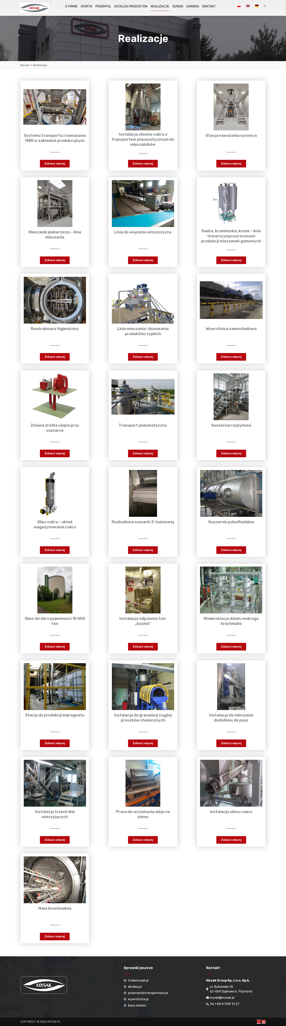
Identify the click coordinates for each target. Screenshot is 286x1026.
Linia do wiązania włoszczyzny (143, 232)
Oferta (86, 6)
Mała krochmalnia (54, 908)
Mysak (24, 65)
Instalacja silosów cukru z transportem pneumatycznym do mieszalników (143, 139)
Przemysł (103, 6)
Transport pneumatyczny (143, 425)
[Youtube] (259, 1022)
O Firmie (71, 6)
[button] (55, 163)
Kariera (193, 6)
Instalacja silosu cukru (231, 811)
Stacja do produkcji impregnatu (54, 715)
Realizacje (160, 6)
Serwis (177, 6)
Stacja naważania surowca (231, 135)
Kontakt (209, 6)
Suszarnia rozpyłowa (231, 425)
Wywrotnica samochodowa (231, 328)
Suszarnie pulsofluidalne (231, 522)
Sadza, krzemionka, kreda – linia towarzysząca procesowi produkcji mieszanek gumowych (231, 236)
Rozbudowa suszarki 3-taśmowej (143, 522)
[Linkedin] (264, 1022)
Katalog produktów (130, 6)
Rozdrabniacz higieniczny (55, 328)
